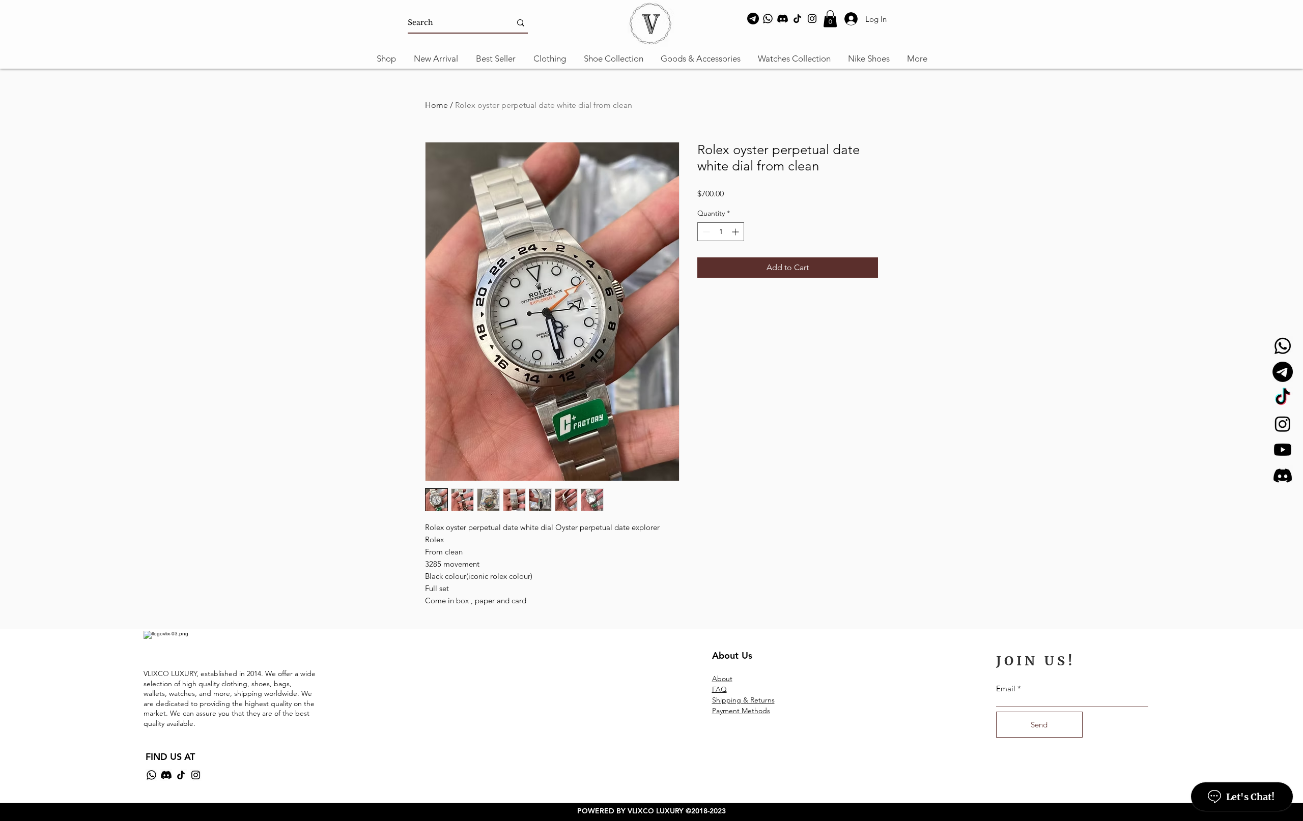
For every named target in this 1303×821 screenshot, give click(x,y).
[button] (830, 18)
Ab (717, 678)
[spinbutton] (721, 232)
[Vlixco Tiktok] (1282, 398)
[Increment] (736, 232)
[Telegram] (753, 18)
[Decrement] (705, 232)
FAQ (719, 689)
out (727, 678)
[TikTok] (797, 18)
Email (1005, 688)
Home (436, 105)
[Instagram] (812, 18)
